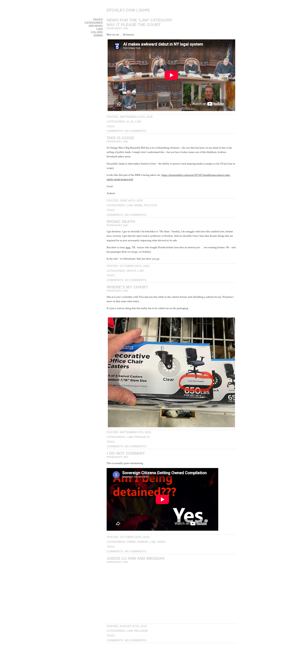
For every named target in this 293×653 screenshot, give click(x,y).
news (138, 205)
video (161, 541)
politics (150, 205)
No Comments (135, 130)
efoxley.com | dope (128, 10)
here (128, 247)
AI (127, 121)
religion (141, 630)
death (131, 270)
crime (131, 541)
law (138, 121)
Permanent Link (117, 28)
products (142, 437)
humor (142, 541)
